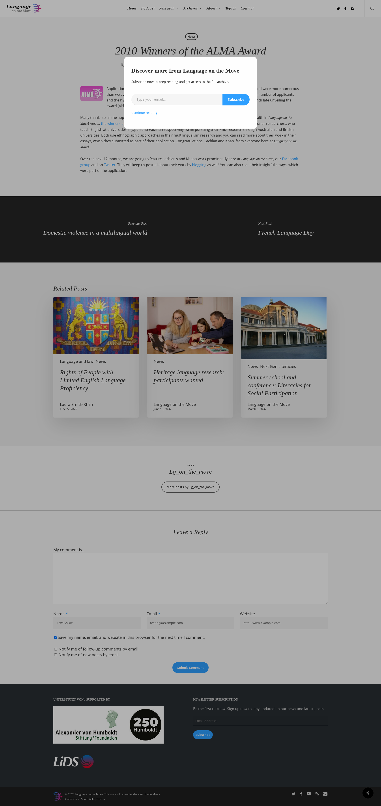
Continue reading (144, 113)
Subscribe (236, 99)
